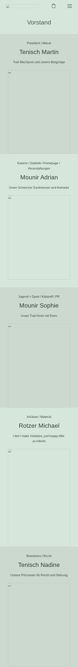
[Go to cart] (53, 6)
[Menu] (69, 6)
